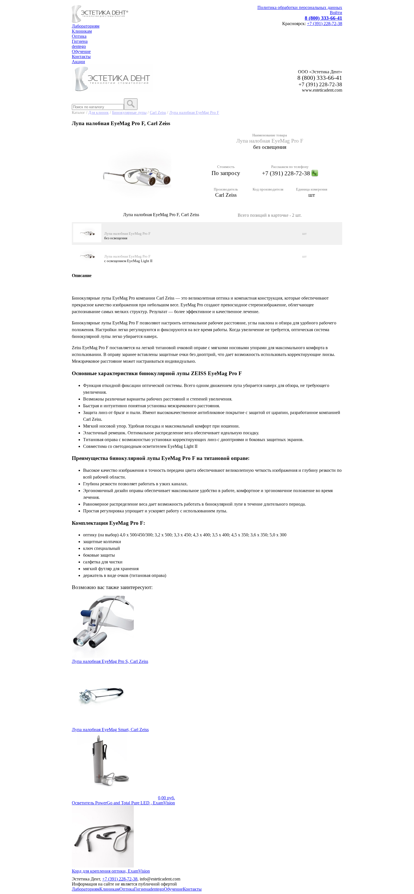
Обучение (81, 51)
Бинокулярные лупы (129, 112)
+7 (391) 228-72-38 (324, 23)
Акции (78, 61)
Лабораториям (85, 26)
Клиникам (82, 31)
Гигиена (80, 41)
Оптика (79, 36)
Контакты (81, 56)
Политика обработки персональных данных (299, 7)
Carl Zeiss (158, 112)
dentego (79, 46)
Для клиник (98, 112)
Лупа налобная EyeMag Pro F (194, 112)
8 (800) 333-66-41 (323, 18)
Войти (336, 12)
